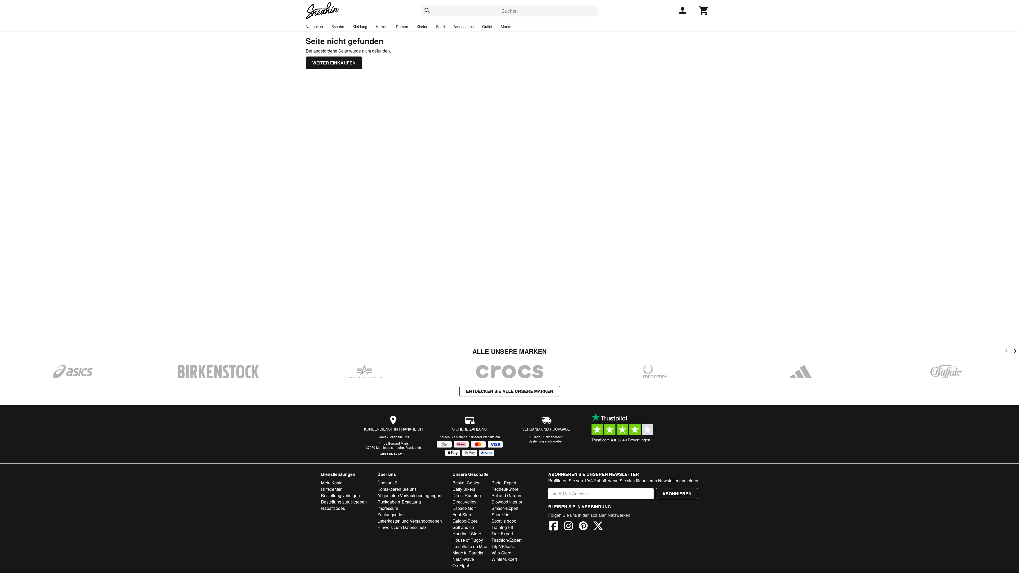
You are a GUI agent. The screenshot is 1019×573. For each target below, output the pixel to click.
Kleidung (360, 26)
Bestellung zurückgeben (546, 441)
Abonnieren (677, 493)
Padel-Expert (503, 483)
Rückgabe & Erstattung (399, 502)
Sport (440, 26)
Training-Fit (502, 527)
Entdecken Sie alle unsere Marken (509, 391)
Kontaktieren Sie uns (393, 437)
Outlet (487, 26)
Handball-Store (466, 534)
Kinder (422, 26)
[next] (1015, 351)
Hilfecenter (331, 489)
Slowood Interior (506, 502)
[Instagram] (568, 526)
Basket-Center (466, 483)
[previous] (1006, 351)
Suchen (510, 10)
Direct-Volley (464, 502)
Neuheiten (314, 26)
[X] (598, 526)
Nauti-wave (463, 559)
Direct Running (466, 495)
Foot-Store (462, 514)
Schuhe (337, 26)
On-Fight (460, 565)
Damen (402, 26)
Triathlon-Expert (506, 540)
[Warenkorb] (703, 10)
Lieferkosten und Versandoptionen (409, 521)
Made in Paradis (467, 553)
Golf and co (463, 527)
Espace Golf (464, 508)
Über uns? (387, 483)
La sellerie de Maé (469, 546)
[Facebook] (553, 526)
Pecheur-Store (505, 489)
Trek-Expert (502, 534)
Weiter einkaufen (334, 63)
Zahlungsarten (391, 514)
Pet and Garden (506, 495)
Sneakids (500, 514)
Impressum (387, 508)
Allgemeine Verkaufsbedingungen (409, 495)
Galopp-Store (465, 521)
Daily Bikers (463, 489)
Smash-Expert (504, 508)
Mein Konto (332, 483)
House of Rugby (467, 540)
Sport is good (503, 521)
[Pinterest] (583, 526)
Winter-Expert (504, 559)
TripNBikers (502, 546)
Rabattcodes (333, 508)
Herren (381, 26)
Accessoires (464, 26)
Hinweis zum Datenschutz (401, 527)
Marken (507, 26)
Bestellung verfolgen (340, 495)
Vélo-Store (501, 553)
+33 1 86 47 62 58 (393, 454)
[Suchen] (427, 10)
